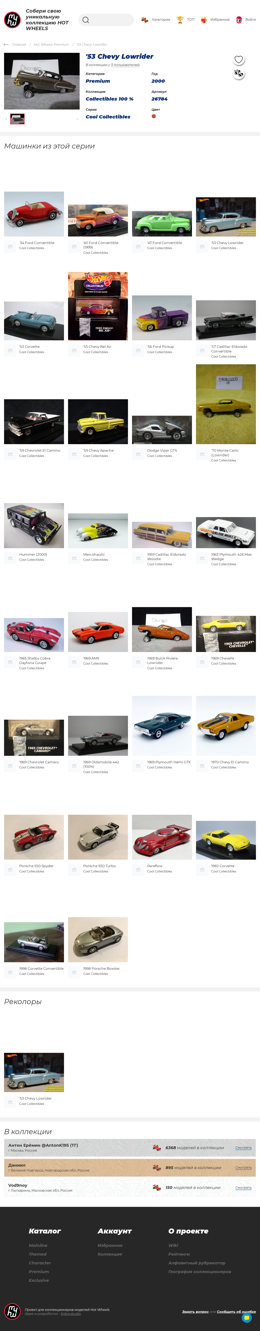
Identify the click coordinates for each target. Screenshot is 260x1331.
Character (40, 1263)
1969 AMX (91, 658)
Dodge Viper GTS (162, 450)
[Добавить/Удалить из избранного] (239, 59)
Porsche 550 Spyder (36, 866)
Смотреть (243, 1148)
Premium (39, 1271)
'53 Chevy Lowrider (227, 243)
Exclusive (39, 1280)
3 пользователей (125, 65)
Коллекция (110, 1254)
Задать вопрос (195, 1312)
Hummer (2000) (33, 554)
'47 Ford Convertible (164, 243)
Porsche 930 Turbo (99, 866)
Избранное (110, 1245)
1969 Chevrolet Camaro (39, 762)
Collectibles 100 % (109, 99)
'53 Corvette (29, 347)
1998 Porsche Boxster (101, 969)
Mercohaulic (94, 554)
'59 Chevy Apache (98, 450)
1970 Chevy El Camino (230, 762)
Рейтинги (179, 1254)
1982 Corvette (222, 866)
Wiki (173, 1245)
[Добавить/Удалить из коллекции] (239, 73)
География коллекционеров (199, 1271)
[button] (6, 118)
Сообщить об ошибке (236, 1312)
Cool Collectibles (108, 117)
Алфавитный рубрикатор (196, 1263)
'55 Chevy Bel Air (97, 347)
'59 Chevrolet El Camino (39, 450)
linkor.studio (71, 1314)
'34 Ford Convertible (36, 243)
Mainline (38, 1245)
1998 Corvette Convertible (41, 969)
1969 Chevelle (222, 658)
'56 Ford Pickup (160, 347)
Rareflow (154, 866)
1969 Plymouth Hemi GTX (169, 762)
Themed (38, 1254)
